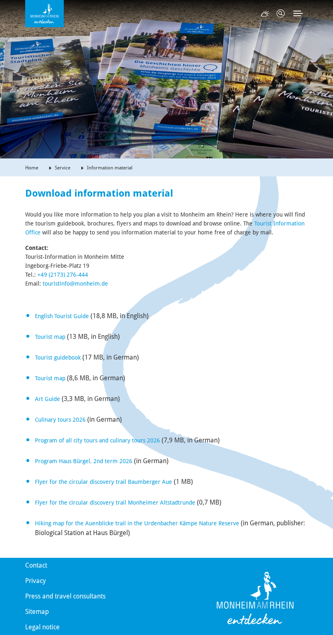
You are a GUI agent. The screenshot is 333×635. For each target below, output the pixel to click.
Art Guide (47, 399)
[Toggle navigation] (298, 13)
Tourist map (50, 337)
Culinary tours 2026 (60, 419)
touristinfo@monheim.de (75, 283)
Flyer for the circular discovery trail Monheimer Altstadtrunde (115, 502)
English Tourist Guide (62, 316)
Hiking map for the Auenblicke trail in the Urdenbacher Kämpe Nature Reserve (137, 523)
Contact (36, 565)
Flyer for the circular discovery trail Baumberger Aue (103, 482)
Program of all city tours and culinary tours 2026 (97, 440)
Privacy (35, 581)
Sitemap (37, 611)
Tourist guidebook (58, 357)
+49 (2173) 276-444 (62, 274)
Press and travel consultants (65, 596)
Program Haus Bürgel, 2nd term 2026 (83, 461)
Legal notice (42, 627)
